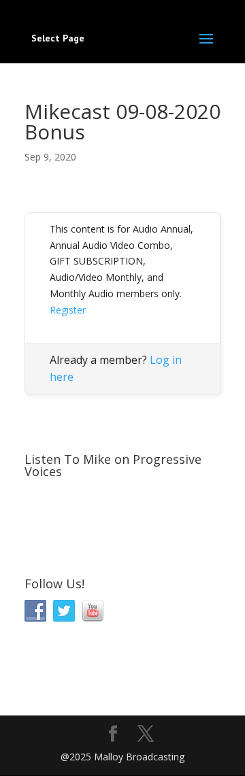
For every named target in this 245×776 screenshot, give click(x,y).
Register (68, 309)
